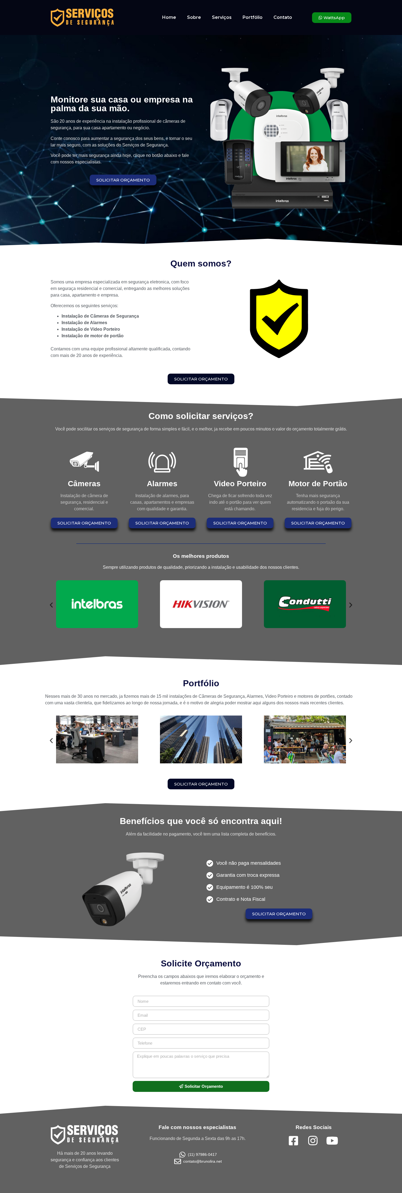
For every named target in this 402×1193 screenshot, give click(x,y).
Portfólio (253, 17)
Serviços (222, 17)
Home (169, 17)
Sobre (194, 17)
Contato (282, 17)
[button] (51, 605)
